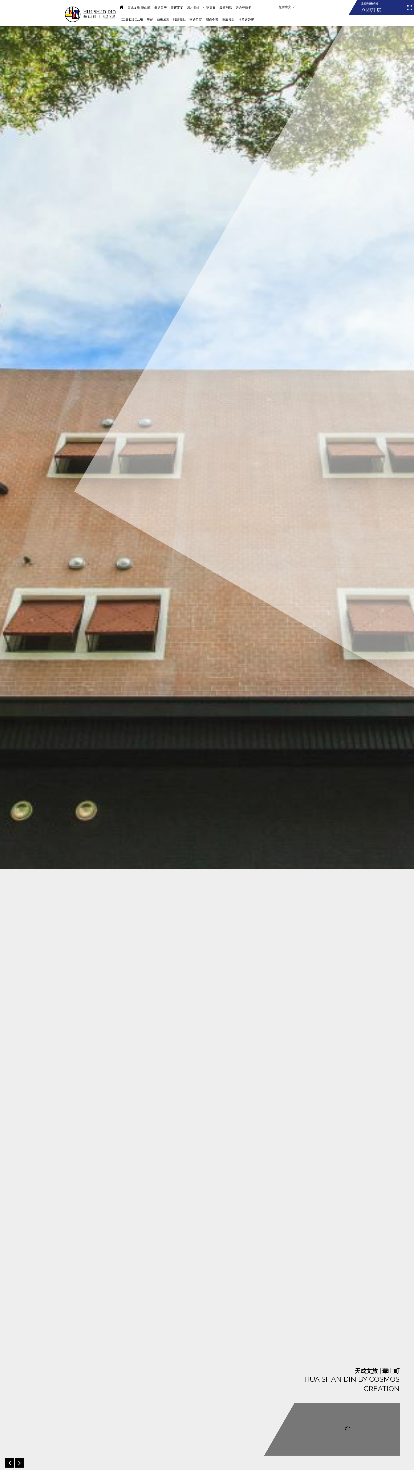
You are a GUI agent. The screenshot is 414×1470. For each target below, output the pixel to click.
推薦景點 (228, 19)
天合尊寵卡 (243, 7)
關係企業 (212, 19)
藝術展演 (163, 19)
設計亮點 (179, 19)
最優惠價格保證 (369, 3)
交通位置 (196, 19)
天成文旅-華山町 (138, 7)
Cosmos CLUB (132, 19)
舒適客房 (160, 7)
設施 (150, 19)
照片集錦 (193, 7)
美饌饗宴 (177, 7)
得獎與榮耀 (246, 19)
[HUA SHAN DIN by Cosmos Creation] (90, 12)
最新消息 (225, 7)
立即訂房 (371, 10)
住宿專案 (209, 7)
